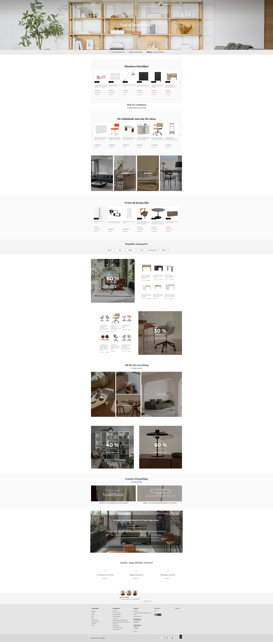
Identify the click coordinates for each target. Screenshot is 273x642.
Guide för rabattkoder (117, 616)
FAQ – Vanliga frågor (117, 612)
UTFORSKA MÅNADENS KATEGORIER (136, 107)
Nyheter (102, 6)
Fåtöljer (130, 250)
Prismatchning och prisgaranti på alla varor (121, 622)
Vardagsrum (102, 173)
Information (116, 608)
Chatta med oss (167, 4)
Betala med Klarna (137, 52)
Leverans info (115, 618)
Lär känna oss (136, 543)
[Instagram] (155, 615)
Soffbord (109, 250)
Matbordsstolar (152, 250)
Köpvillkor (114, 610)
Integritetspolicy (116, 623)
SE (176, 608)
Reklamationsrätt (116, 625)
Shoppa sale (136, 33)
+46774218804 (137, 612)
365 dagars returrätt (158, 52)
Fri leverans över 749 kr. (118, 52)
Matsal (125, 173)
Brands (93, 625)
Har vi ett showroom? (117, 614)
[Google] (158, 615)
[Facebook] (160, 615)
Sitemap (135, 631)
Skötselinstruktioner (116, 629)
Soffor (120, 250)
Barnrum (148, 173)
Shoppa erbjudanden (112, 286)
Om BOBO (136, 610)
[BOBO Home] (93, 4)
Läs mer (104, 578)
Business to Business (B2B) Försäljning (120, 620)
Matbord (164, 250)
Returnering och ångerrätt (118, 627)
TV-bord (141, 250)
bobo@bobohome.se (138, 616)
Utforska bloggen (136, 482)
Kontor (171, 173)
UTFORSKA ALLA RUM (136, 368)
